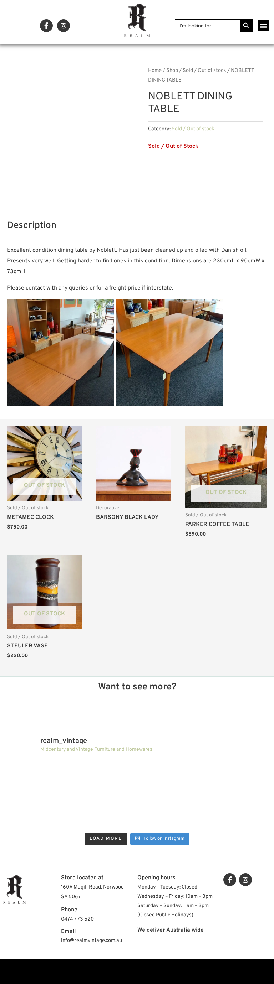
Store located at (82, 877)
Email (68, 931)
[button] (263, 25)
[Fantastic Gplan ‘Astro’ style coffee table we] (169, 776)
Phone (69, 909)
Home (155, 70)
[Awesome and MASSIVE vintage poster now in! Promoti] (104, 813)
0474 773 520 (77, 919)
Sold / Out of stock (204, 70)
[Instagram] (63, 25)
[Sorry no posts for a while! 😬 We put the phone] (235, 813)
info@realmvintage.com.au (91, 940)
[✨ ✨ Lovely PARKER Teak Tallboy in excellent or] (39, 776)
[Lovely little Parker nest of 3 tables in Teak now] (235, 776)
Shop (172, 70)
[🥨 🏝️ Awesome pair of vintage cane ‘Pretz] (104, 776)
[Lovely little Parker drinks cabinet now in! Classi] (169, 813)
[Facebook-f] (46, 25)
